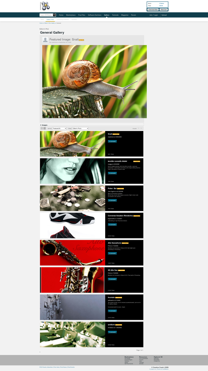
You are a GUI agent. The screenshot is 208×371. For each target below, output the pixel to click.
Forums (141, 359)
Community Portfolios (63, 19)
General (59, 23)
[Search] (54, 15)
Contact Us (157, 361)
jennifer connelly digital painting (117, 161)
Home (61, 15)
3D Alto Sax (113, 270)
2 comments (112, 141)
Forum (133, 15)
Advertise (156, 358)
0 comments (112, 173)
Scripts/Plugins (128, 359)
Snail (75, 39)
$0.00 (161, 5)
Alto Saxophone (114, 243)
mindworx (111, 327)
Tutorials (115, 15)
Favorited (74, 19)
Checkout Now (153, 9)
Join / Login (153, 15)
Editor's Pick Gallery (49, 23)
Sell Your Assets (129, 363)
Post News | (64, 367)
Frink (109, 246)
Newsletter (156, 359)
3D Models (127, 358)
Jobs (140, 361)
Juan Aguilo (111, 191)
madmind (54, 42)
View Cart (164, 9)
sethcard (110, 300)
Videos (126, 362)
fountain (111, 297)
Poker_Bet (112, 188)
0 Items (161, 3)
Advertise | (50, 367)
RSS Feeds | (43, 367)
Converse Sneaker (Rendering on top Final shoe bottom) (120, 215)
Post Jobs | (57, 367)
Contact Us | (153, 369)
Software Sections (94, 15)
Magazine (124, 15)
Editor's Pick (50, 19)
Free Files (81, 15)
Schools (141, 363)
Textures (127, 361)
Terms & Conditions (162, 369)
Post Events (71, 367)
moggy (110, 164)
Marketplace (71, 15)
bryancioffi (111, 218)
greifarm (111, 324)
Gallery (106, 15)
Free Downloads (143, 358)
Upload (164, 15)
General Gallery (52, 32)
